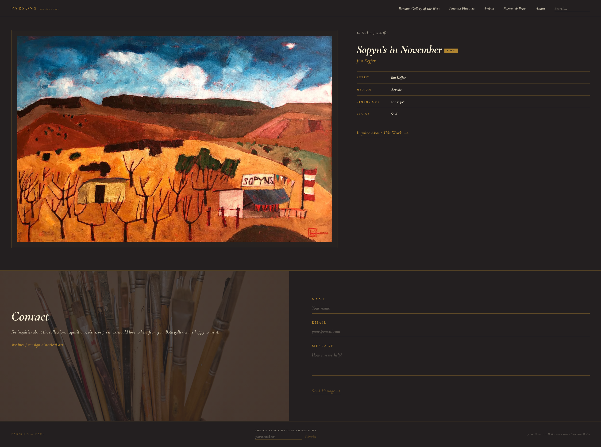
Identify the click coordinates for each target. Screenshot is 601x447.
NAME (318, 299)
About (540, 8)
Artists (489, 8)
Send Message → (326, 391)
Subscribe (310, 437)
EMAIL (319, 322)
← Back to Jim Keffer (372, 32)
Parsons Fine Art (461, 8)
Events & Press (514, 8)
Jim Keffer (366, 61)
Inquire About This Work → (383, 133)
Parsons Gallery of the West (419, 8)
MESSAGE (323, 346)
